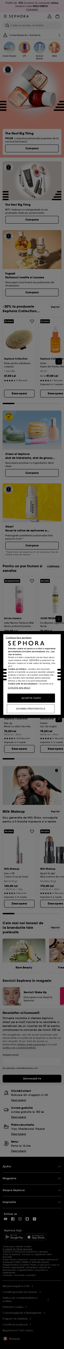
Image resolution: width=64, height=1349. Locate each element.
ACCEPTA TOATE (31, 698)
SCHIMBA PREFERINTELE (30, 708)
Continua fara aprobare (19, 637)
